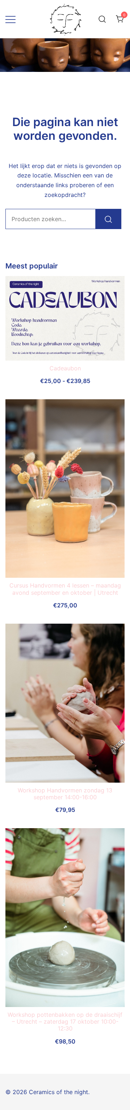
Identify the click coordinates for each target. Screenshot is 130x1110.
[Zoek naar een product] (102, 19)
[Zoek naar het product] (108, 219)
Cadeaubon (65, 368)
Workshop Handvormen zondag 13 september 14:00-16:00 (65, 794)
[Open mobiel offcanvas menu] (10, 19)
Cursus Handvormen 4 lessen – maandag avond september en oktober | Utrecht (65, 589)
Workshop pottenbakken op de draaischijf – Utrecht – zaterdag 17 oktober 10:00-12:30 (65, 1021)
